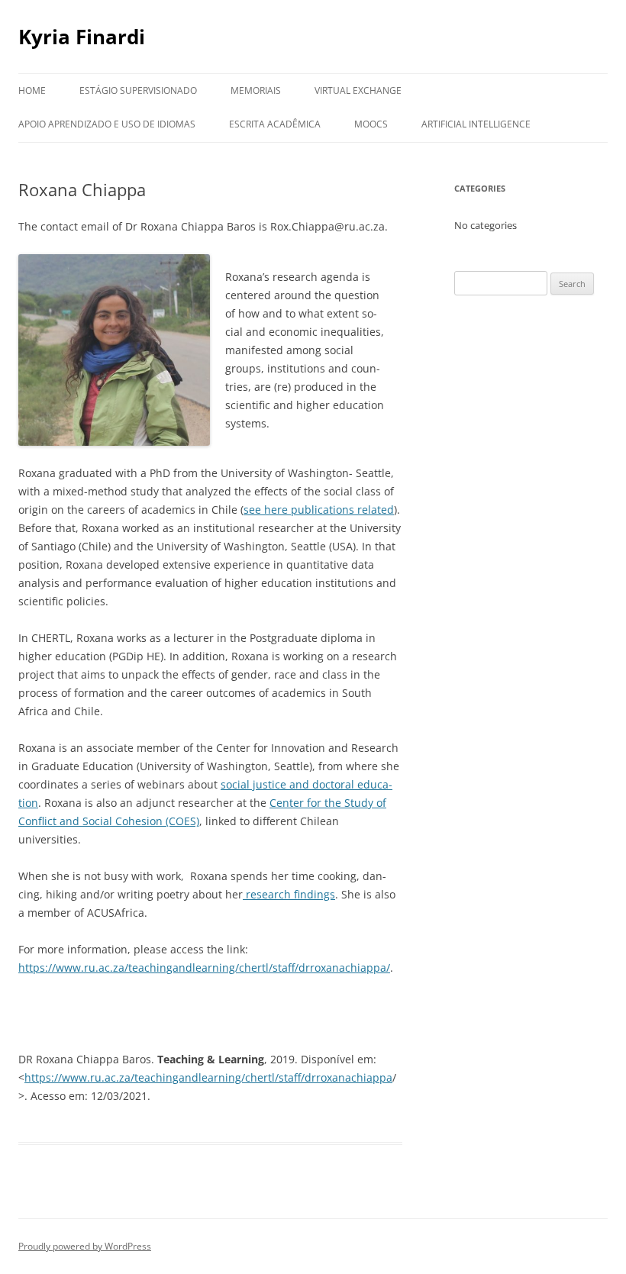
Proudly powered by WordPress (84, 1246)
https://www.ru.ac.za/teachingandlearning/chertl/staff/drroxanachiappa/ (204, 967)
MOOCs (371, 124)
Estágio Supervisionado (138, 90)
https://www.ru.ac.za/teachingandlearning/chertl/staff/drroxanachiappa (208, 1077)
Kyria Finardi (81, 36)
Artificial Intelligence (476, 124)
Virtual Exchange (358, 90)
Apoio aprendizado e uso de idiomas (106, 124)
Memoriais (256, 90)
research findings (289, 894)
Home (32, 90)
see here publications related (319, 509)
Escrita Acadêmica (275, 124)
